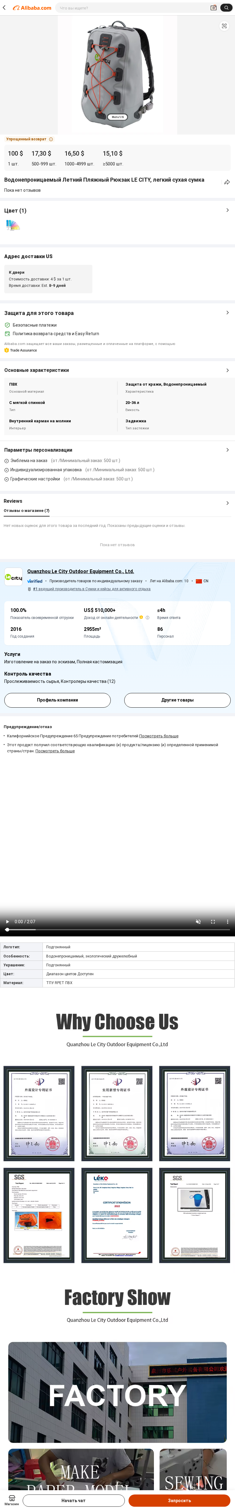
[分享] (227, 182)
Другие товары (177, 700)
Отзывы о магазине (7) (27, 510)
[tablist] (117, 116)
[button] (224, 26)
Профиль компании (57, 700)
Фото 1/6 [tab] (118, 117)
